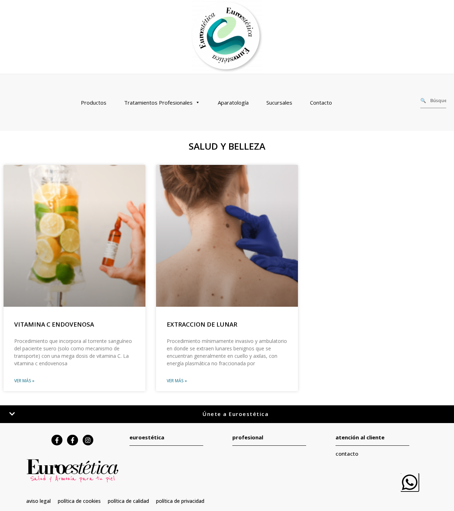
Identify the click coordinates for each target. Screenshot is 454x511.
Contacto (321, 102)
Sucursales (279, 102)
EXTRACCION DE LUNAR (202, 324)
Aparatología (233, 102)
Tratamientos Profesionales (158, 102)
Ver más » (24, 381)
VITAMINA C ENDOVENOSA (54, 324)
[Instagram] (88, 440)
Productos (93, 102)
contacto (347, 453)
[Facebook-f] (56, 440)
